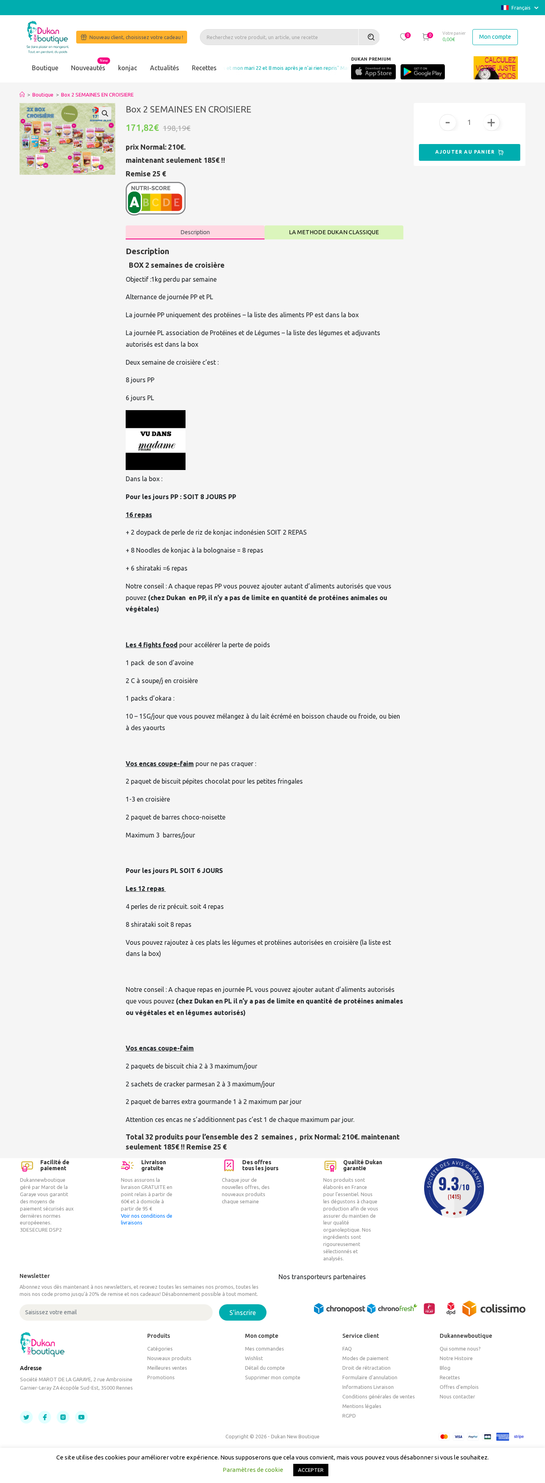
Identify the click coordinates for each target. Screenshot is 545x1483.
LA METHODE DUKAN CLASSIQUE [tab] (334, 232)
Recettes (204, 67)
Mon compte (495, 37)
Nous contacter (457, 1396)
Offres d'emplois (459, 1387)
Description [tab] (195, 232)
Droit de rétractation (366, 1367)
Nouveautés (88, 67)
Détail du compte (265, 1367)
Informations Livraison (368, 1387)
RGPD (349, 1415)
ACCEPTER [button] (311, 1470)
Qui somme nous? (460, 1348)
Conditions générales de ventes (378, 1396)
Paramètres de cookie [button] (253, 1469)
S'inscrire (242, 1312)
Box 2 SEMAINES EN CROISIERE (97, 94)
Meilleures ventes (167, 1367)
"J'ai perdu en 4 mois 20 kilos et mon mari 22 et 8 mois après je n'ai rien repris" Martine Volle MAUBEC (259, 68)
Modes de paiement (365, 1358)
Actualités (164, 67)
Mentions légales (361, 1406)
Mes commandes (264, 1348)
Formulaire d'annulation (369, 1377)
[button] (403, 36)
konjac (127, 67)
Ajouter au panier (466, 151)
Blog (445, 1367)
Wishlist (254, 1358)
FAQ (347, 1348)
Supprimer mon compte (272, 1377)
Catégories (160, 1348)
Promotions (161, 1377)
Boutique (45, 67)
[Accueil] (22, 94)
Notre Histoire (456, 1358)
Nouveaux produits (169, 1358)
